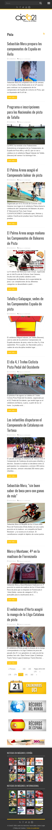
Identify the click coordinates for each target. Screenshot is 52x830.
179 (15, 675)
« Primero (11, 669)
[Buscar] (40, 3)
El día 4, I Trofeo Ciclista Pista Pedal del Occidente (23, 364)
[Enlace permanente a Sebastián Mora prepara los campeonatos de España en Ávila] (26, 81)
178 (9, 675)
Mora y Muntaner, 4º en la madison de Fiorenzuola (23, 554)
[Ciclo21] (26, 21)
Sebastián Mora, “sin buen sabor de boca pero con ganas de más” (25, 490)
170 (35, 672)
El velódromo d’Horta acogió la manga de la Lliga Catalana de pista (25, 614)
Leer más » (12, 97)
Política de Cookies (19, 828)
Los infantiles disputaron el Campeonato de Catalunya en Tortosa (25, 425)
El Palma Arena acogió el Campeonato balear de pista (24, 172)
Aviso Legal (41, 825)
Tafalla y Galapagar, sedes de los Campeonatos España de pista (25, 304)
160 (29, 669)
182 (32, 675)
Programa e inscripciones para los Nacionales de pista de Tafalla (24, 112)
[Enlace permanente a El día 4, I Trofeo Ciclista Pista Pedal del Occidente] (26, 394)
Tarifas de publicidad (33, 828)
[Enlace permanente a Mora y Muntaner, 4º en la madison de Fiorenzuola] (26, 583)
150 (24, 669)
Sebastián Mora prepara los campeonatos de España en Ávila (24, 49)
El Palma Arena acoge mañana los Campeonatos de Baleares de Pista (26, 238)
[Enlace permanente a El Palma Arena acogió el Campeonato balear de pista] (26, 202)
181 (26, 675)
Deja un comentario (24, 59)
